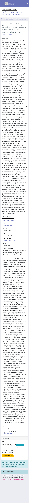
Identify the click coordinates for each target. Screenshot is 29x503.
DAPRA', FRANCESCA (9, 34)
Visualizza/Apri (8, 456)
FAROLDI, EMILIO (7, 226)
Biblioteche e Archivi (9, 10)
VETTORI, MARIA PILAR (9, 240)
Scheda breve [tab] (8, 217)
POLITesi (5, 19)
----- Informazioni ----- (10, 471)
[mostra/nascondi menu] (27, 3)
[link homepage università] (9, 3)
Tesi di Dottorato (21, 19)
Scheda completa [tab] (9, 220)
